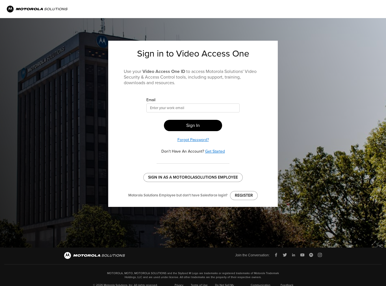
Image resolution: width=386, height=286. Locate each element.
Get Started (215, 151)
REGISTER (244, 195)
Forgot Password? (193, 139)
